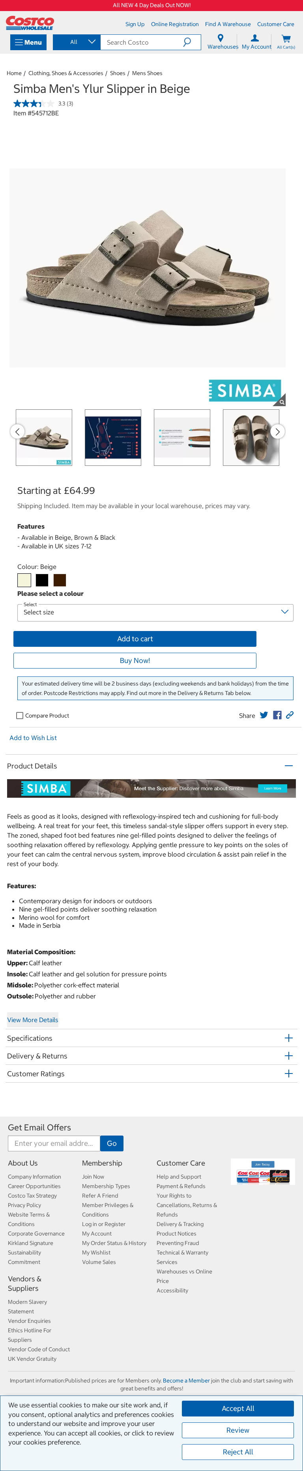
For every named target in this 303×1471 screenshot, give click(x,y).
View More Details (32, 1020)
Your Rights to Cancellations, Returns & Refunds (187, 1205)
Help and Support (179, 1176)
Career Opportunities (34, 1186)
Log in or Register (103, 1224)
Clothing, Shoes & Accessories (65, 73)
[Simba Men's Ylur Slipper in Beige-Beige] (24, 580)
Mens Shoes (147, 73)
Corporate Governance (36, 1233)
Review (237, 1430)
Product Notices (176, 1233)
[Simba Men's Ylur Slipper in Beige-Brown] (60, 580)
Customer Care (181, 1163)
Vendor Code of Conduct (39, 1349)
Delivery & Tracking (180, 1224)
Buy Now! (135, 660)
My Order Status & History (114, 1243)
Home (14, 73)
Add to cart (135, 638)
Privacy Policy (24, 1205)
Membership (102, 1163)
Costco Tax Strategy (32, 1195)
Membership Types (106, 1186)
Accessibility (172, 1290)
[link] (264, 715)
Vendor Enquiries (29, 1320)
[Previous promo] (17, 431)
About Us (23, 1163)
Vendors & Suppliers (24, 1283)
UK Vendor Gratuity (32, 1358)
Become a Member (186, 1380)
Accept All (238, 1408)
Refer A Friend (100, 1195)
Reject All (238, 1451)
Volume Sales (99, 1262)
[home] (30, 23)
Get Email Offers (39, 1127)
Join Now (93, 1176)
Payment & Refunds (181, 1186)
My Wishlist (96, 1252)
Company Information (34, 1176)
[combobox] (76, 42)
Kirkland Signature (30, 1243)
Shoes (117, 73)
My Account (97, 1233)
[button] (192, 42)
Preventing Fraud (178, 1243)
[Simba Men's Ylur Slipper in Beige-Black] (42, 580)
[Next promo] (277, 431)
